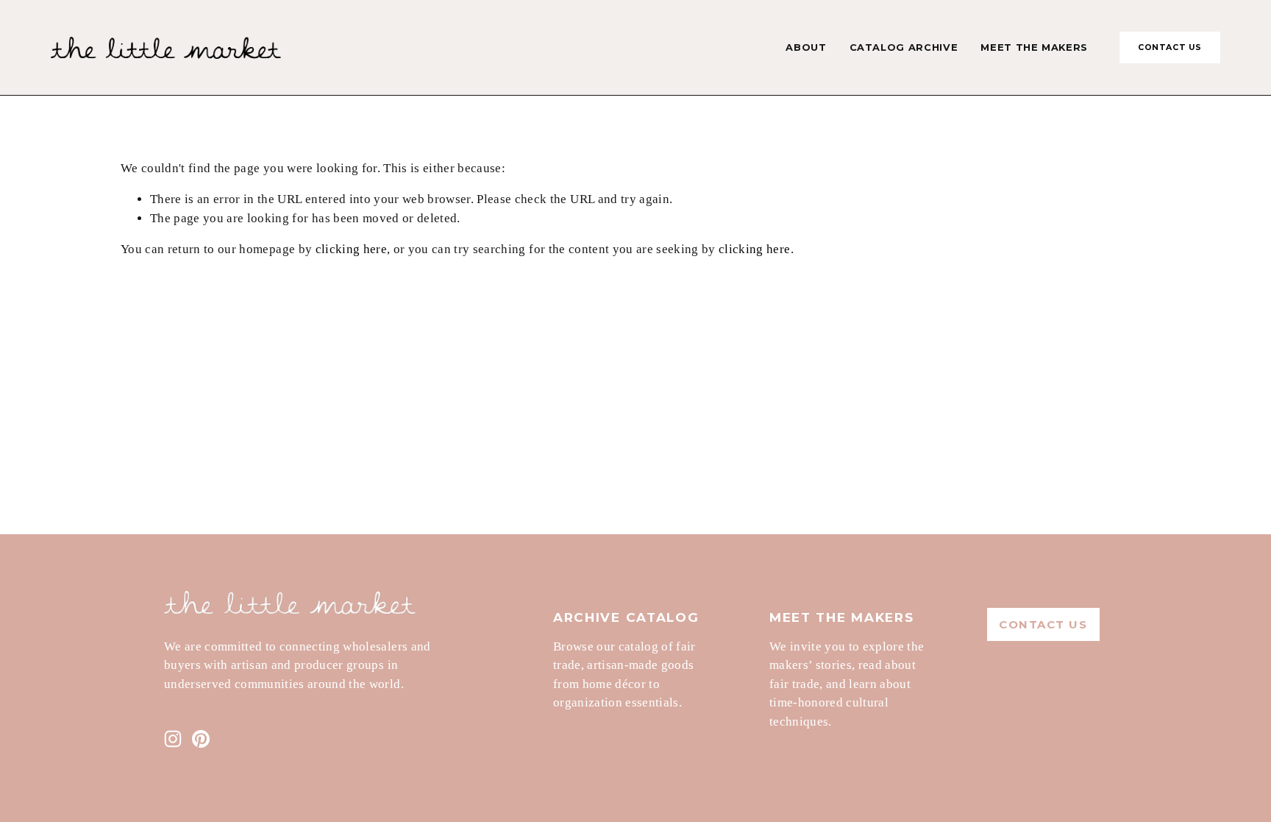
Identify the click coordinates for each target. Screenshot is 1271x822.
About (806, 47)
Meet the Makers (1034, 47)
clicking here (351, 249)
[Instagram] (173, 739)
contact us (1169, 47)
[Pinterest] (201, 739)
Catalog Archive (904, 47)
